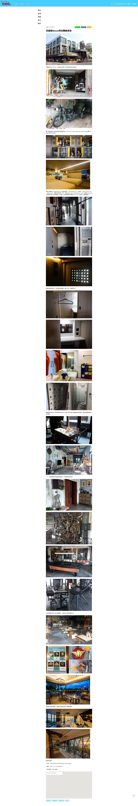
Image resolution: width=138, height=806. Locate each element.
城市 (22, 4)
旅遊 (16, 4)
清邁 (39, 17)
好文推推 (89, 27)
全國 (39, 13)
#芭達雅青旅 (54, 800)
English (134, 4)
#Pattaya (67, 800)
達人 (28, 4)
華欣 (39, 23)
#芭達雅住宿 (61, 800)
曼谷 (39, 10)
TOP (134, 795)
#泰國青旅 (48, 800)
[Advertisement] (69, 15)
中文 (128, 4)
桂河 (39, 20)
